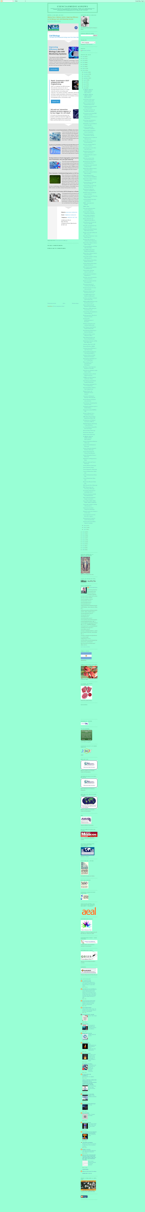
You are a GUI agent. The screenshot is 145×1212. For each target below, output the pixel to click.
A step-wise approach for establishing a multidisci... (89, 127)
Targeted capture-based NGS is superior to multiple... (89, 522)
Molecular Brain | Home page (89, 430)
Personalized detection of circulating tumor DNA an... (89, 284)
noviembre (86, 74)
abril (85, 88)
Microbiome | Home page (88, 432)
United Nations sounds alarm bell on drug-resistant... (90, 165)
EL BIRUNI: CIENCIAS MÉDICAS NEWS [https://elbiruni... (88, 91)
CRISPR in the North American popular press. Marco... (89, 378)
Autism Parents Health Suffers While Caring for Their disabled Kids (92, 1125)
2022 (83, 64)
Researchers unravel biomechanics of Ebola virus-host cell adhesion (67, 130)
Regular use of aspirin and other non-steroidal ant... (89, 281)
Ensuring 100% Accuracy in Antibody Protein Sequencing (90, 240)
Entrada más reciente (52, 303)
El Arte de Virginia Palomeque (89, 1103)
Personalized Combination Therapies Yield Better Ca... (89, 189)
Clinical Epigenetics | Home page (90, 469)
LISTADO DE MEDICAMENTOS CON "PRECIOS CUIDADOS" (89, 1151)
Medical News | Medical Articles (54, 21)
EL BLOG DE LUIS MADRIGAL (86, 1075)
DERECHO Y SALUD (87, 1033)
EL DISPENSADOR (86, 981)
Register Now (55, 101)
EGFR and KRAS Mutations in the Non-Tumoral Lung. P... (90, 302)
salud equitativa (93, 587)
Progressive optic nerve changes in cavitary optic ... (90, 512)
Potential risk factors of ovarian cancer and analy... (89, 288)
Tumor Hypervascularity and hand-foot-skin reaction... (89, 110)
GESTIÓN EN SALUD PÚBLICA (89, 989)
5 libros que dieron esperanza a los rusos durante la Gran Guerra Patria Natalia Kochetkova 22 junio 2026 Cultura (88, 984)
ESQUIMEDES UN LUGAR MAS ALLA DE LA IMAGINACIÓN (89, 1132)
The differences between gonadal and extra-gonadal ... (90, 107)
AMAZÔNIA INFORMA (87, 1142)
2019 (83, 70)
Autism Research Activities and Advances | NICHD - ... (89, 222)
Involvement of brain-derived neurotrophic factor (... (89, 491)
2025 (83, 58)
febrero (85, 527)
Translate (91, 44)
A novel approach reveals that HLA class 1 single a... (89, 515)
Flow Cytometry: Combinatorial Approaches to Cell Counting (65, 173)
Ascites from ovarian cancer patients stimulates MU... (88, 100)
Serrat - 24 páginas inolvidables (91, 1115)
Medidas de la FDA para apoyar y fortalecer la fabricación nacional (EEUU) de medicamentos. (88, 1003)
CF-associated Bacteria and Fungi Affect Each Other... (90, 247)
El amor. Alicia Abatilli (92, 1015)
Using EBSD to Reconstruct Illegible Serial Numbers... (89, 250)
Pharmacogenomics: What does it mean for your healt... (90, 316)
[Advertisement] (59, 291)
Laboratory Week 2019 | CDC (89, 344)
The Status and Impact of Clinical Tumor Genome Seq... (90, 298)
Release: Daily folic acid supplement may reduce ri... (89, 219)
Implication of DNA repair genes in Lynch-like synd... (89, 309)
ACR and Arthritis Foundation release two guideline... (89, 131)
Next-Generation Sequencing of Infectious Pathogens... (89, 331)
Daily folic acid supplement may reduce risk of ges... (89, 226)
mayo (85, 86)
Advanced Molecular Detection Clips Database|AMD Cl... (89, 352)
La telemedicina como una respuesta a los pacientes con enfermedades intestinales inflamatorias (92, 1068)
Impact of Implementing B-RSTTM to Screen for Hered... (89, 305)
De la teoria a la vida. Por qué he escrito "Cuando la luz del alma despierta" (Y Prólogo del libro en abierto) (92, 1057)
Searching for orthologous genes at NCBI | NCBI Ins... (90, 407)
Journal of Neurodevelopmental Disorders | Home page (89, 449)
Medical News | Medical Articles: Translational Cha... (90, 179)
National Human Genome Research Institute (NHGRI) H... (90, 176)
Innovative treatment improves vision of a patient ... (89, 145)
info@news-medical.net (70, 215)
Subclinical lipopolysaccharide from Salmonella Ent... (89, 494)
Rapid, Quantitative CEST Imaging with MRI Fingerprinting (60, 82)
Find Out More (54, 69)
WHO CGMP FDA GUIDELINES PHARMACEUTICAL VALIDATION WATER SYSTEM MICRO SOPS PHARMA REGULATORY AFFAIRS (89, 1082)
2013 (83, 541)
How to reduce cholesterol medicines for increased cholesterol (92, 1162)
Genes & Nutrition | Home (88, 467)
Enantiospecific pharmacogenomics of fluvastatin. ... (88, 320)
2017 (83, 534)
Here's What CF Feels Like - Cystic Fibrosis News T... (90, 236)
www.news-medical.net (71, 212)
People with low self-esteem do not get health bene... (89, 141)
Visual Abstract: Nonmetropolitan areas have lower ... (90, 403)
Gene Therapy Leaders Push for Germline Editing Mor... (89, 327)
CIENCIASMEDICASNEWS (72, 6)
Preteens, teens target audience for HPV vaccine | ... (90, 233)
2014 (83, 540)
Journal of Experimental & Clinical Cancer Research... (89, 452)
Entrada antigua (75, 303)
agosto (85, 80)
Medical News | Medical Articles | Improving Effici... (90, 172)
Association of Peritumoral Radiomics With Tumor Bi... (89, 396)
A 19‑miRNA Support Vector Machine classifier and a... (89, 295)
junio (85, 84)
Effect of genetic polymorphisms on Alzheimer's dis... (90, 267)
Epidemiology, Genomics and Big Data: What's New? (90, 341)
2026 (83, 56)
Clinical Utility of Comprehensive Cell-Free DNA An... (90, 312)
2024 (83, 60)
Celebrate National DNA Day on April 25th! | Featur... (89, 349)
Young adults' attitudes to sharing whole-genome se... (90, 257)
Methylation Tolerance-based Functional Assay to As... (89, 291)
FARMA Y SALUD (86, 1149)
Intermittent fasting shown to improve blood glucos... (89, 151)
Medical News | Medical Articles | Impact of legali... (90, 243)
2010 (83, 547)
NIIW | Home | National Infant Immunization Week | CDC (89, 417)
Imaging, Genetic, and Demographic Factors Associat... (88, 392)
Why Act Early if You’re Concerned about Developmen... (88, 363)
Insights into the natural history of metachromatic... (90, 117)
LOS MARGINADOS (86, 1007)
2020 (83, 68)
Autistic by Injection (86, 1122)
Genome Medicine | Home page (89, 465)
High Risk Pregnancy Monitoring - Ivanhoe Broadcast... (90, 424)
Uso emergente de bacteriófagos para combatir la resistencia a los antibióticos (92, 1027)
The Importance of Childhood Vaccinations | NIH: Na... (89, 420)
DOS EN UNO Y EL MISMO (88, 1076)
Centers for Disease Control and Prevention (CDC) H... (89, 183)
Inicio (64, 303)
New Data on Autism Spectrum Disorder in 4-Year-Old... (89, 367)
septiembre (86, 78)
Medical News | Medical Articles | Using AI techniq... (90, 253)
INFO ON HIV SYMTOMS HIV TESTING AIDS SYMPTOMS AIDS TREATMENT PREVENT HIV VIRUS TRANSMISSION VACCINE (89, 1157)
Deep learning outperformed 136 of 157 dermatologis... (89, 359)
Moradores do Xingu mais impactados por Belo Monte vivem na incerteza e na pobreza (89, 1145)
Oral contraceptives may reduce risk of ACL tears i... (89, 148)
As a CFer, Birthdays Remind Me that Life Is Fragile (90, 427)
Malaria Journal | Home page (89, 434)
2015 (83, 538)
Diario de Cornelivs (86, 1053)
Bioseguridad (85, 1024)
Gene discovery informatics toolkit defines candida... (90, 371)
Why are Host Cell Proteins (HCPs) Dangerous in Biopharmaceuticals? (67, 191)
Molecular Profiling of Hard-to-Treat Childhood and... (89, 388)
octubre (85, 76)
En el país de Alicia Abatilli (88, 1014)
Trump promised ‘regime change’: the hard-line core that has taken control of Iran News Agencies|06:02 (89, 1010)
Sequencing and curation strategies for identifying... (89, 508)
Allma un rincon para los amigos (89, 1171)
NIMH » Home (86, 206)
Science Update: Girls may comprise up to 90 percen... (89, 212)
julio (85, 82)
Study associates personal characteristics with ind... (88, 134)
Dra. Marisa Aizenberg (87, 1063)
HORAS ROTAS (85, 1042)
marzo (85, 525)
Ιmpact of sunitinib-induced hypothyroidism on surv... (89, 103)
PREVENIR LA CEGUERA (88, 1094)
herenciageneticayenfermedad (88, 1000)
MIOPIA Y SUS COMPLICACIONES (92, 1096)
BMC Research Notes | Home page (90, 485)
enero (85, 529)
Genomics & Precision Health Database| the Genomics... (89, 355)
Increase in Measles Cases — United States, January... (89, 414)
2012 (83, 543)
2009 (83, 549)
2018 (83, 532)
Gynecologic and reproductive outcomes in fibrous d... (89, 121)
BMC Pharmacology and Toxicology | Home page (88, 487)
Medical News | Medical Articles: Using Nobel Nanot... (90, 169)
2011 (83, 545)
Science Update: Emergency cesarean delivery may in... (89, 216)
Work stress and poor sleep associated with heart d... (88, 158)
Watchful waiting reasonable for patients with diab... (89, 193)
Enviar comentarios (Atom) (58, 306)
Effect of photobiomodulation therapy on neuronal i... (89, 498)
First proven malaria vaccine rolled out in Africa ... (89, 334)
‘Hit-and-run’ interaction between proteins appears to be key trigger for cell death (60, 111)
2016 (83, 536)
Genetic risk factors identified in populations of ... (89, 274)
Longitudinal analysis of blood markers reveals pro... (89, 374)
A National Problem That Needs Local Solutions (89, 200)
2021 (83, 66)
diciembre (86, 72)
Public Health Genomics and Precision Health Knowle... (89, 338)
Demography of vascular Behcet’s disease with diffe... (90, 124)
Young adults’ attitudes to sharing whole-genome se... (90, 505)
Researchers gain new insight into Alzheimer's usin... (90, 138)
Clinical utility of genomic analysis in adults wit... (88, 271)
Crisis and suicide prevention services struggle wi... (89, 209)
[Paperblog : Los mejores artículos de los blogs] (84, 724)
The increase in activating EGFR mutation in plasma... (90, 114)
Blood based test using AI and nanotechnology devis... (89, 162)
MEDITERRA (85, 1169)
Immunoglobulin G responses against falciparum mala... (89, 518)
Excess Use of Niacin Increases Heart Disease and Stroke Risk (92, 1087)
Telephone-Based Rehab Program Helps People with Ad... (90, 229)
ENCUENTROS (85, 1113)
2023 (83, 62)
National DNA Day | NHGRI (89, 346)
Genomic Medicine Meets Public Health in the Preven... (90, 260)
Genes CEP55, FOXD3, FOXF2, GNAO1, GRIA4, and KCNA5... (90, 501)
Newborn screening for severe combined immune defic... (89, 324)
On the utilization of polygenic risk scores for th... (89, 400)
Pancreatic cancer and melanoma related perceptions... (90, 278)
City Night (90, 1104)
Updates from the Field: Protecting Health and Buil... (90, 196)
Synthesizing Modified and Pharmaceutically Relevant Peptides (65, 144)
